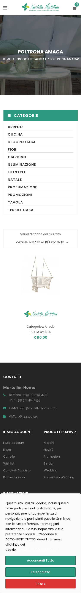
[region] (40, 543)
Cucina (15, 134)
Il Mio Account (13, 443)
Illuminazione (22, 164)
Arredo (15, 126)
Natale (15, 179)
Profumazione (22, 187)
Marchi (49, 443)
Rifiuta (41, 584)
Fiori (12, 149)
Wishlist (8, 463)
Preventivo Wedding (59, 477)
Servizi (48, 463)
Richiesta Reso (14, 477)
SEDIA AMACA (41, 332)
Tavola (15, 202)
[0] (75, 9)
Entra (7, 449)
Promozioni (20, 194)
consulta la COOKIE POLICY (37, 550)
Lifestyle (17, 172)
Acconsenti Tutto (40, 560)
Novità (48, 449)
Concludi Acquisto (17, 470)
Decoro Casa (22, 141)
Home (6, 59)
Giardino (17, 157)
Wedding (50, 470)
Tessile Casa (20, 209)
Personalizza (40, 572)
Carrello (9, 456)
